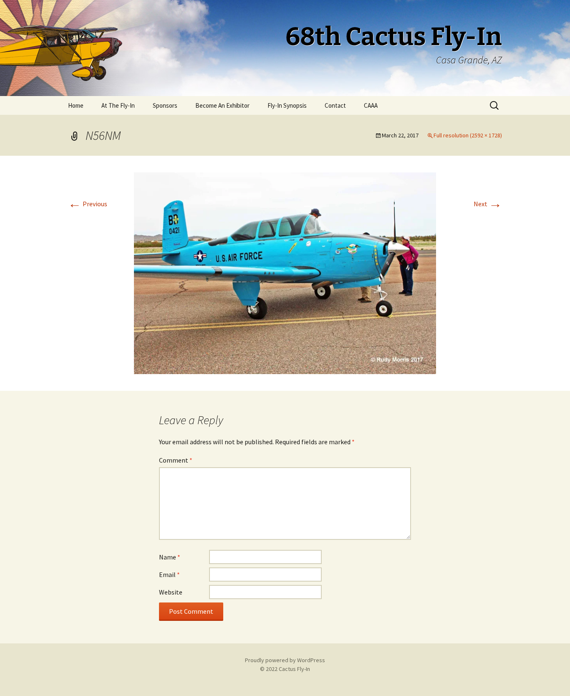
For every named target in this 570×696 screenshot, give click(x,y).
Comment (175, 460)
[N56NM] (285, 272)
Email (169, 574)
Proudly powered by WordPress (285, 660)
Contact (335, 105)
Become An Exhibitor (222, 105)
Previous (87, 204)
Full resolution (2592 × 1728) (468, 135)
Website (170, 592)
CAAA (371, 105)
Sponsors (165, 105)
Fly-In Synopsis (287, 105)
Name (169, 557)
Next (488, 204)
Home (75, 105)
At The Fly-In (118, 105)
